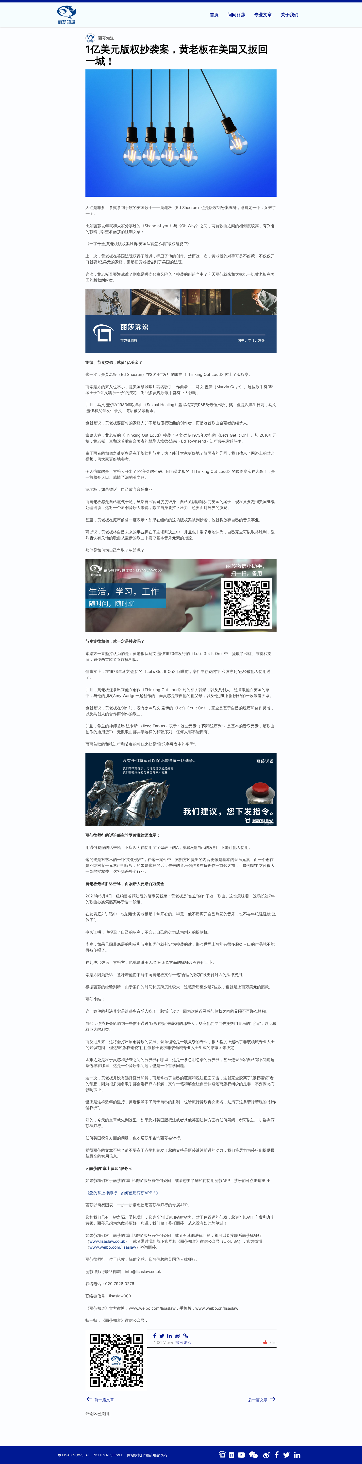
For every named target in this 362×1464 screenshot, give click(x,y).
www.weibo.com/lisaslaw (112, 1247)
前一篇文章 (100, 1398)
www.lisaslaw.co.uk (107, 1241)
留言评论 (183, 1342)
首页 (214, 14)
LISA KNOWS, (73, 1455)
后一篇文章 (262, 1398)
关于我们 (289, 14)
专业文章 (263, 14)
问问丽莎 (236, 14)
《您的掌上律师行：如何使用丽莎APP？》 (122, 1192)
